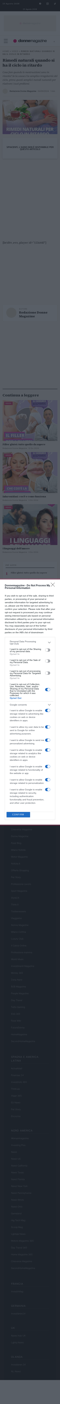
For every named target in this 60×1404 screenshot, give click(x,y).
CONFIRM (18, 814)
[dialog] (30, 702)
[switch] (47, 650)
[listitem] (30, 642)
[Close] (54, 586)
